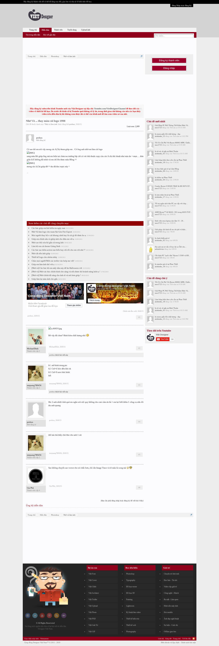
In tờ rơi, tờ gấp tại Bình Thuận (166, 151)
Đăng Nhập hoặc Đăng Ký (182, 5)
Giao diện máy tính (31, 639)
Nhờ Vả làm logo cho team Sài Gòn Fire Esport (52, 232)
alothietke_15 (160, 136)
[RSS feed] (56, 617)
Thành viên (58, 30)
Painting (129, 599)
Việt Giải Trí (93, 625)
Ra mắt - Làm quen (171, 599)
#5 (139, 455)
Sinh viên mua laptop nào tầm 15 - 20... (170, 221)
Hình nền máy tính (171, 606)
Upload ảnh (85, 30)
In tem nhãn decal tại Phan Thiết (167, 195)
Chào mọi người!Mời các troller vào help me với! (53, 261)
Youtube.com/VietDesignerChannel (110, 108)
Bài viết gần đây (49, 35)
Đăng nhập (169, 68)
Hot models (168, 612)
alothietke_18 (160, 162)
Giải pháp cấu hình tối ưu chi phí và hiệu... (171, 229)
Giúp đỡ (168, 639)
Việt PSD (92, 619)
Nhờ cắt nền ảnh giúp (41, 253)
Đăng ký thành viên (169, 60)
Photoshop (130, 574)
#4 (139, 422)
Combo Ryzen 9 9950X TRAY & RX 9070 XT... (173, 186)
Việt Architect (93, 593)
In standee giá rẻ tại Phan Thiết (166, 264)
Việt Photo (92, 612)
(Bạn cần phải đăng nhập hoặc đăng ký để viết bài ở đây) (122, 501)
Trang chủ (33, 30)
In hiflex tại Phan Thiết (163, 177)
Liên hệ (161, 639)
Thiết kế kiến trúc (132, 619)
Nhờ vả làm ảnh (51, 124)
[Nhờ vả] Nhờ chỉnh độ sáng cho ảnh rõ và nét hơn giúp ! (56, 275)
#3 (139, 385)
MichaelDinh (32, 348)
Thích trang (94, 300)
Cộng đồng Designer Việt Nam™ (42, 642)
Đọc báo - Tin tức (170, 580)
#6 (139, 487)
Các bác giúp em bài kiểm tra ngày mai (48, 228)
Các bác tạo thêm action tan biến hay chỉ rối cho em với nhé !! (58, 250)
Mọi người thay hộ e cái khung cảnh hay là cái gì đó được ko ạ (59, 235)
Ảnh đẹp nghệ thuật (171, 619)
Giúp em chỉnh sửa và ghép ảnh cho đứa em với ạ (53, 239)
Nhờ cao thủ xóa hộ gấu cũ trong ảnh (48, 242)
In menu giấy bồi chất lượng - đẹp (167, 134)
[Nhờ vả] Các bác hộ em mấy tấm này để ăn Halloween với (57, 268)
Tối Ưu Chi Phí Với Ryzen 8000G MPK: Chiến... (173, 143)
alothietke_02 (160, 240)
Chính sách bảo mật (188, 642)
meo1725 (158, 128)
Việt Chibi (92, 587)
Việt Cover (92, 580)
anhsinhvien (159, 249)
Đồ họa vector (131, 587)
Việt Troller (92, 599)
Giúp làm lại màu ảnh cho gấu (45, 279)
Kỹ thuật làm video (133, 612)
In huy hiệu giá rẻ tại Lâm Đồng (167, 169)
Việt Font (92, 574)
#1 (139, 317)
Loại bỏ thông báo (141, 109)
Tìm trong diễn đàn (33, 35)
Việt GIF (91, 631)
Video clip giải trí (170, 587)
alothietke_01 (160, 154)
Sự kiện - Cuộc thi (171, 625)
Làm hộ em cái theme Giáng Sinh (46, 246)
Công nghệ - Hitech (171, 593)
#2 (139, 348)
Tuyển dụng (71, 30)
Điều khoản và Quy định (170, 642)
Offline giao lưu (170, 631)
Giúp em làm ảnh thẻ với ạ (43, 264)
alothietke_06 (160, 171)
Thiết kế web (131, 625)
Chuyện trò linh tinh (171, 574)
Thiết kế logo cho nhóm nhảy (44, 257)
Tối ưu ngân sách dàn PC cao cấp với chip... (171, 203)
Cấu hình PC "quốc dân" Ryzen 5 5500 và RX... (172, 255)
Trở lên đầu (186, 639)
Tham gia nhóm (74, 305)
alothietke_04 (160, 180)
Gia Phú (30, 488)
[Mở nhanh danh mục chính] (141, 56)
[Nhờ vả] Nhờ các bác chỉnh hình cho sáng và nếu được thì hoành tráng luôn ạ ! (66, 271)
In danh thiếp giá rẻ (162, 238)
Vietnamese (44, 639)
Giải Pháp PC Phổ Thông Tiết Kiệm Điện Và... (172, 125)
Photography (131, 631)
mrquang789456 (34, 385)
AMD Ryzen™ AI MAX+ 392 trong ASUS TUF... (173, 212)
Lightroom (130, 606)
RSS (194, 638)
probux (72, 124)
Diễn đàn (45, 30)
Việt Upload (93, 606)
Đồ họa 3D (130, 593)
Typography (130, 580)
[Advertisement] (109, 45)
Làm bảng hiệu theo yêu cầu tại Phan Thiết (171, 160)
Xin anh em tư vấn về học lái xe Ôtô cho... (170, 247)
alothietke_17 (160, 197)
